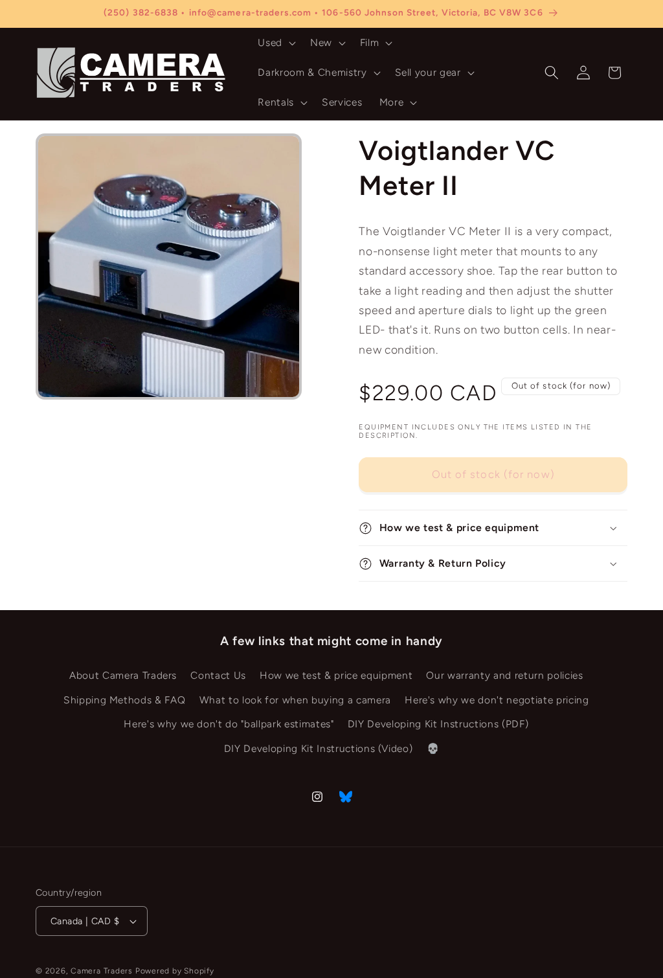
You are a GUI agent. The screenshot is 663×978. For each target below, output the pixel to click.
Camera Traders (102, 970)
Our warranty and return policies (504, 675)
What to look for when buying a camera (295, 700)
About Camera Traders (123, 675)
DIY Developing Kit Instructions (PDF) (438, 724)
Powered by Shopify (174, 970)
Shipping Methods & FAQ (124, 700)
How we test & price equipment (336, 675)
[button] (275, 43)
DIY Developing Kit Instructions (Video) (318, 748)
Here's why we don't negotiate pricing (497, 700)
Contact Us (218, 675)
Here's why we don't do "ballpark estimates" (228, 724)
